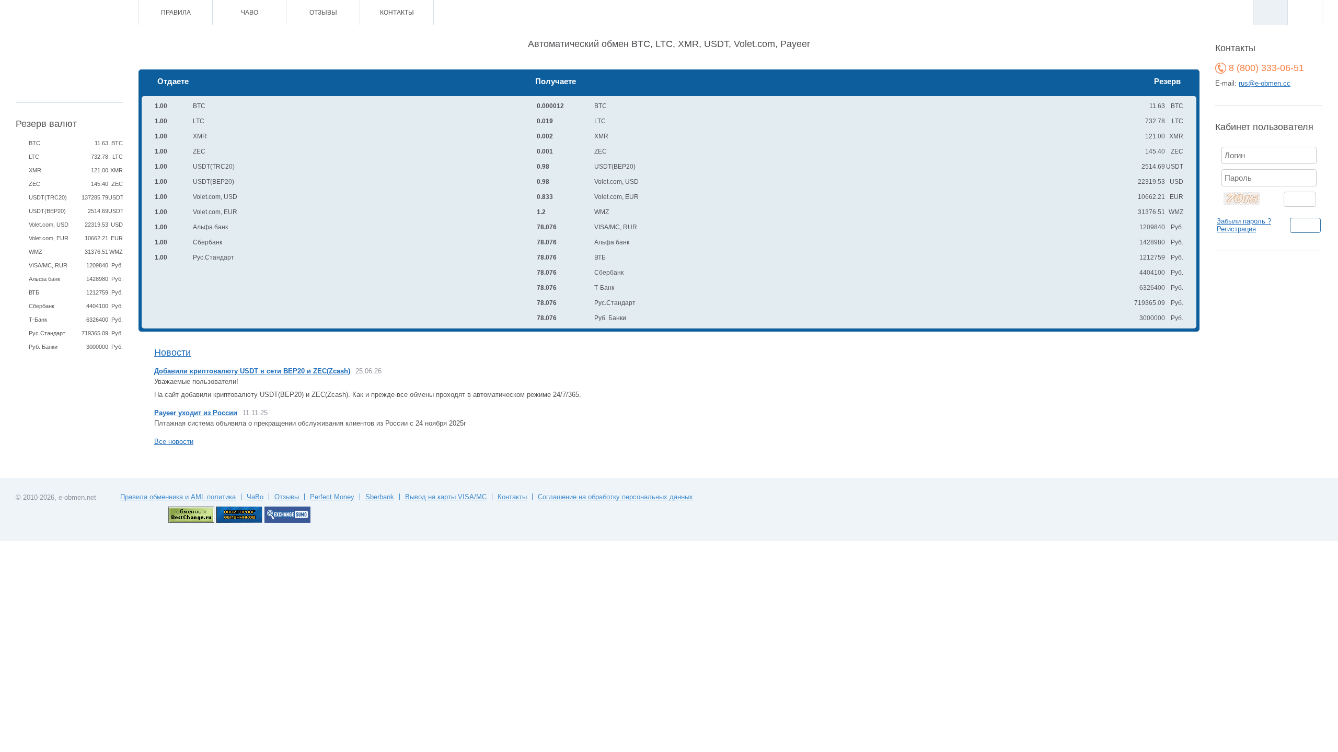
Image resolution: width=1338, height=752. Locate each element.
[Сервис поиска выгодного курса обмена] (287, 520)
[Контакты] (72, 12)
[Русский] (1270, 12)
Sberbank (379, 497)
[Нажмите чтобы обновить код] (1248, 198)
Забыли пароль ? (1244, 221)
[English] (1304, 12)
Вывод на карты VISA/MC (446, 497)
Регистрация (1236, 229)
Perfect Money (332, 497)
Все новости (173, 441)
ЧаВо (249, 12)
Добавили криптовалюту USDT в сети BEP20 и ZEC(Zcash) (252, 371)
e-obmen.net (77, 497)
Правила (176, 12)
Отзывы (323, 12)
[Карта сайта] (86, 12)
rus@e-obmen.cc (1264, 83)
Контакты (397, 12)
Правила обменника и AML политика (178, 497)
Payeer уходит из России (195, 413)
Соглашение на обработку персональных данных (615, 497)
